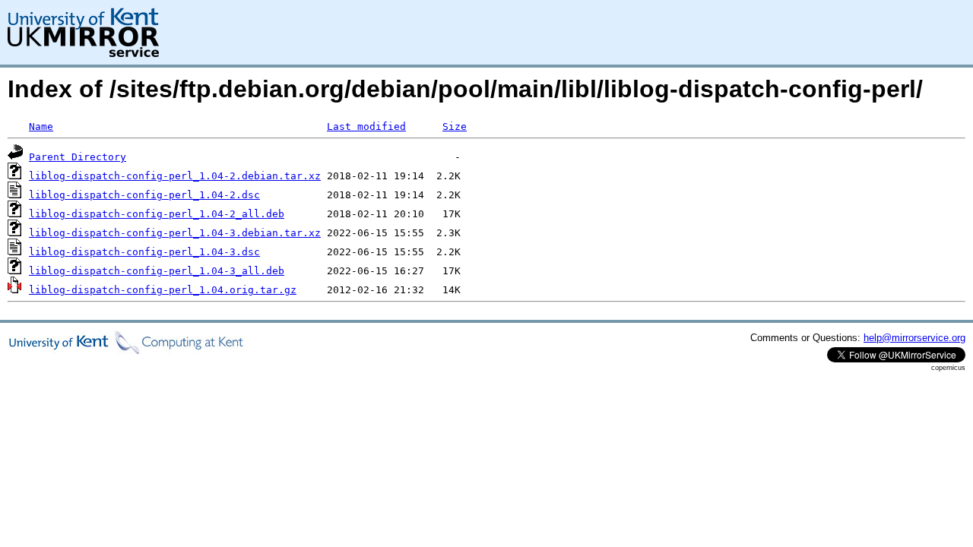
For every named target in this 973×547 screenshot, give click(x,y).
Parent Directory (77, 157)
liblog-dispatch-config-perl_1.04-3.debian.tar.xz (175, 233)
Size (454, 126)
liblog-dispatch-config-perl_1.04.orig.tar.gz (162, 290)
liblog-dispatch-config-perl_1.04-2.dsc (144, 195)
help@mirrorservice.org (914, 337)
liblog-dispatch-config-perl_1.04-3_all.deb (156, 271)
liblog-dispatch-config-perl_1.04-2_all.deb (156, 214)
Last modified (366, 126)
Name (41, 126)
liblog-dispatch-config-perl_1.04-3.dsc (144, 252)
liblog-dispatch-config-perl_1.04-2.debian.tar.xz (175, 176)
